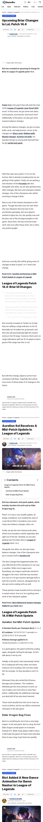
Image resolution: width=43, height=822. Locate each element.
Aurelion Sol (25, 556)
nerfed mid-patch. (15, 143)
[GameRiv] (8, 2)
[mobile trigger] (39, 2)
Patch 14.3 (6, 105)
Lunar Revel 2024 (31, 108)
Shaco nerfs (18, 133)
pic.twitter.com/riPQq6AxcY (25, 313)
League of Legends (9, 16)
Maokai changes (9, 137)
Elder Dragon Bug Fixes (14, 495)
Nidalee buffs (29, 133)
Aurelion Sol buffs (24, 137)
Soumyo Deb (13, 34)
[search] (25, 2)
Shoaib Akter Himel (15, 798)
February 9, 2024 (30, 317)
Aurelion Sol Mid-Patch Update (17, 491)
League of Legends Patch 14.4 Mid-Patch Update (19, 486)
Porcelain (23, 183)
